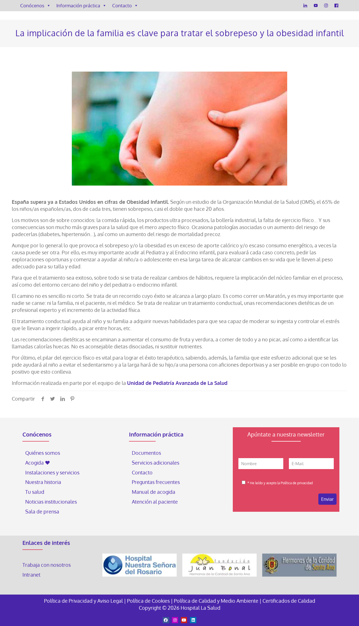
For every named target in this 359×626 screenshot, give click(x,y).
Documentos (146, 453)
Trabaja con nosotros (46, 565)
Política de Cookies (148, 601)
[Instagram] (326, 5)
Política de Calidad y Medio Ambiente (216, 601)
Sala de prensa (42, 511)
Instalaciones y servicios (52, 472)
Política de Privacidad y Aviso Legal (84, 601)
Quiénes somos (42, 453)
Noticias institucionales (51, 502)
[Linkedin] (193, 620)
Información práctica (78, 5)
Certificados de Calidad (289, 601)
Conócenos (32, 5)
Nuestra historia (43, 482)
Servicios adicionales (155, 463)
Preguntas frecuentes (156, 482)
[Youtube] (184, 620)
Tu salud (34, 492)
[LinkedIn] (305, 5)
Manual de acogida (153, 492)
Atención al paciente (155, 502)
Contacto (122, 5)
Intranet (32, 575)
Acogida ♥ (37, 463)
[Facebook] (336, 5)
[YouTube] (315, 5)
